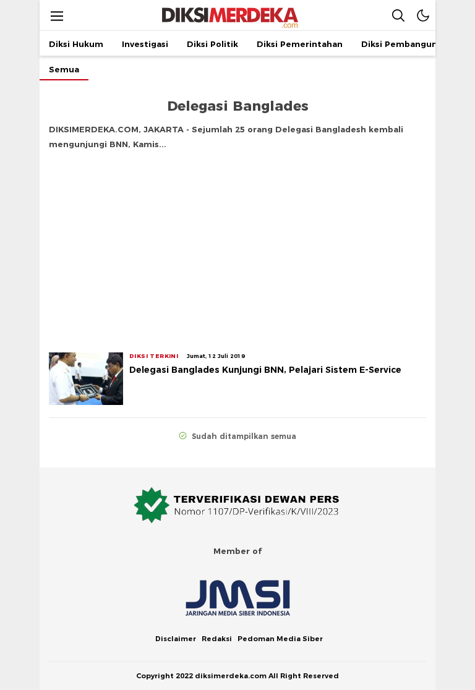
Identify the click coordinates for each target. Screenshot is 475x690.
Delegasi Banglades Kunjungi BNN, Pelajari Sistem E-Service (265, 370)
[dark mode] (423, 15)
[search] (398, 15)
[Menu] (56, 16)
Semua (64, 69)
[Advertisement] (237, 247)
